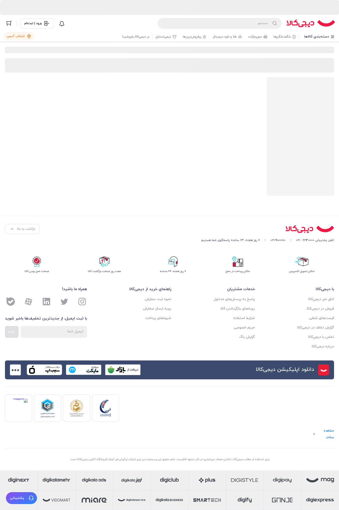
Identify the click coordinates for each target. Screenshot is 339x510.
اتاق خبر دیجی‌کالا (321, 299)
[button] (21, 498)
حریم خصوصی (244, 327)
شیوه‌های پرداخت (158, 318)
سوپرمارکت (255, 37)
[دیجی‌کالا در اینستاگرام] (82, 302)
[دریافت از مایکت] (83, 369)
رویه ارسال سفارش (157, 308)
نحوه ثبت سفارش (158, 299)
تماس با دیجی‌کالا (321, 337)
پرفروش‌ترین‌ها (192, 37)
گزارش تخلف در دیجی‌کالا (315, 327)
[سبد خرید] (9, 23)
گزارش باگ (247, 337)
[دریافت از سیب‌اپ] (44, 369)
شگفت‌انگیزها (282, 37)
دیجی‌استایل (163, 37)
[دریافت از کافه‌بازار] (122, 369)
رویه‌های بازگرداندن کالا (237, 308)
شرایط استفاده (244, 318)
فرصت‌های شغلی (321, 318)
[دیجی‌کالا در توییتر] (64, 302)
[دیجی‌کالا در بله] (11, 302)
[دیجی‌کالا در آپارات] (29, 302)
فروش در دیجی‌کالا (320, 308)
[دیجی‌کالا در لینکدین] (46, 302)
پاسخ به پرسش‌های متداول (234, 299)
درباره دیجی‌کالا (322, 346)
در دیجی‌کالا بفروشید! (135, 37)
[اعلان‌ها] (62, 23)
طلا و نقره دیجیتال (225, 37)
